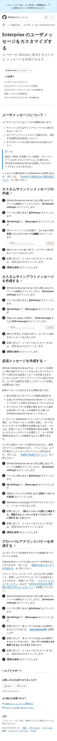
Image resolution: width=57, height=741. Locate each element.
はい (9, 686)
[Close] (49, 4)
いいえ (23, 686)
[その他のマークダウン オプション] (30, 70)
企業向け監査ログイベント (34, 454)
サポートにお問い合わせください (19, 707)
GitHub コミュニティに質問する (19, 703)
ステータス (47, 728)
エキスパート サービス (18, 730)
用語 (25, 728)
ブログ (33, 730)
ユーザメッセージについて (22, 115)
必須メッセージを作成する (22, 361)
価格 (4, 730)
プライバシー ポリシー (10, 691)
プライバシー (34, 728)
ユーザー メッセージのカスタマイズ (39, 25)
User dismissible (38, 629)
